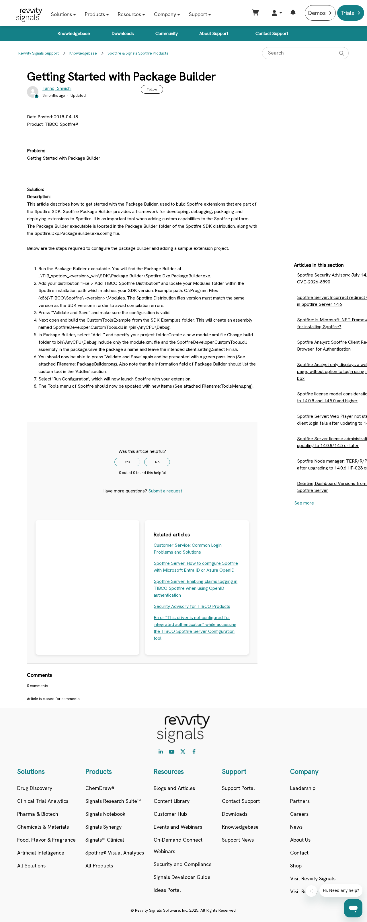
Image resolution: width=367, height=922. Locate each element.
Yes (127, 462)
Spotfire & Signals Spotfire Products (138, 53)
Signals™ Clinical (104, 839)
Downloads (123, 33)
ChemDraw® (99, 788)
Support (198, 14)
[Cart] (256, 12)
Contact (299, 852)
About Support (213, 33)
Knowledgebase (73, 33)
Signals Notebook (105, 814)
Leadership (302, 788)
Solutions (61, 14)
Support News (238, 839)
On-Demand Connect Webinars (178, 845)
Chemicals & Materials (43, 827)
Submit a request (165, 491)
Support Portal (238, 788)
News (296, 827)
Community (166, 33)
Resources (129, 14)
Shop (296, 865)
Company (165, 14)
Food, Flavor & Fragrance (46, 839)
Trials (347, 13)
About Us (300, 839)
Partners (300, 801)
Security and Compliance (183, 864)
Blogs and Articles (174, 788)
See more (304, 503)
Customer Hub (170, 814)
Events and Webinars (178, 827)
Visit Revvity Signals (312, 878)
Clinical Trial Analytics (42, 801)
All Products (99, 865)
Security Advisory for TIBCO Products (192, 606)
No (157, 462)
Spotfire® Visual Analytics (114, 852)
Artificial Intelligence (40, 852)
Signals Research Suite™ (113, 801)
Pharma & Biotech (37, 814)
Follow (152, 89)
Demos (317, 13)
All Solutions (31, 865)
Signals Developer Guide (182, 877)
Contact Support (271, 33)
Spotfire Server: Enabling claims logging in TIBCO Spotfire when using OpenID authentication (195, 588)
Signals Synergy (103, 827)
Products (95, 14)
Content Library (172, 801)
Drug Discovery (34, 788)
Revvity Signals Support (38, 53)
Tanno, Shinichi (56, 88)
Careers (299, 814)
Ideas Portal (167, 890)
